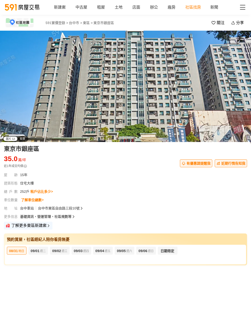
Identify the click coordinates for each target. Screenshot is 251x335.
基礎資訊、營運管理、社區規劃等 (46, 217)
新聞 (214, 7)
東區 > (88, 23)
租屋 (101, 7)
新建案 (60, 7)
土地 (119, 7)
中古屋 (81, 7)
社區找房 (193, 7)
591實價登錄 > (57, 23)
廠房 (172, 7)
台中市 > (75, 23)
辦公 (154, 7)
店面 (136, 7)
